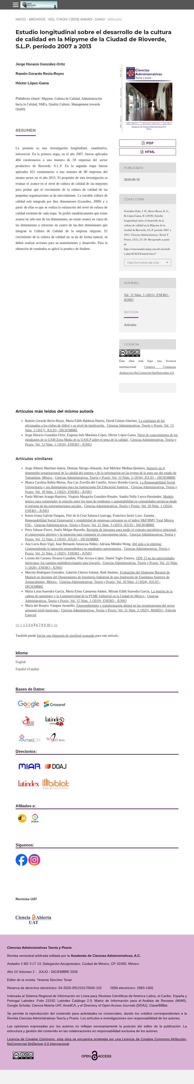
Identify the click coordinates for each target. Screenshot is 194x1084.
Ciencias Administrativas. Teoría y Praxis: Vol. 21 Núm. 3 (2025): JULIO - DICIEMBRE (94, 525)
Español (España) (27, 669)
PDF (149, 143)
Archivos (37, 19)
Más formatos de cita (143, 262)
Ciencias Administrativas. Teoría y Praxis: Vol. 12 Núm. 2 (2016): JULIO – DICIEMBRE (115, 477)
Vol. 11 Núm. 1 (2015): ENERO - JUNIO (76, 19)
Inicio (21, 19)
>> (55, 625)
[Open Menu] (15, 4)
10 (48, 625)
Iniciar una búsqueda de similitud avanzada (65, 635)
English (21, 662)
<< (17, 625)
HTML (149, 152)
